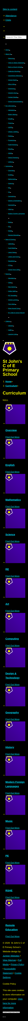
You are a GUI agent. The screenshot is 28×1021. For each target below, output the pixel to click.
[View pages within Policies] (13, 136)
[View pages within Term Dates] (15, 304)
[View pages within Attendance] (15, 278)
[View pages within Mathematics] (16, 179)
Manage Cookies (11, 1012)
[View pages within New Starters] (16, 287)
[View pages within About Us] (11, 54)
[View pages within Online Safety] (16, 291)
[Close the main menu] (3, 340)
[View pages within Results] (13, 149)
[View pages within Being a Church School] (22, 67)
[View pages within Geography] (15, 205)
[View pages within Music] (12, 222)
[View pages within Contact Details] (17, 97)
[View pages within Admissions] (15, 110)
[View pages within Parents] (10, 274)
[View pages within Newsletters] (15, 261)
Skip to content (10, 9)
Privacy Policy (17, 964)
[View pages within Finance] (13, 123)
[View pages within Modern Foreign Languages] (8, 218)
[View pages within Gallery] (13, 330)
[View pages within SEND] (12, 153)
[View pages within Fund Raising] (16, 248)
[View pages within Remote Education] (19, 235)
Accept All (5, 1012)
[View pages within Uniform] (13, 162)
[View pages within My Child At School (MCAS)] (8, 317)
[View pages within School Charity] (17, 80)
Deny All (17, 1012)
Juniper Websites (11, 956)
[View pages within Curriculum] (12, 166)
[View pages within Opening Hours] (17, 93)
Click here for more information (13, 1003)
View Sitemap (9, 960)
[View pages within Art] (10, 192)
